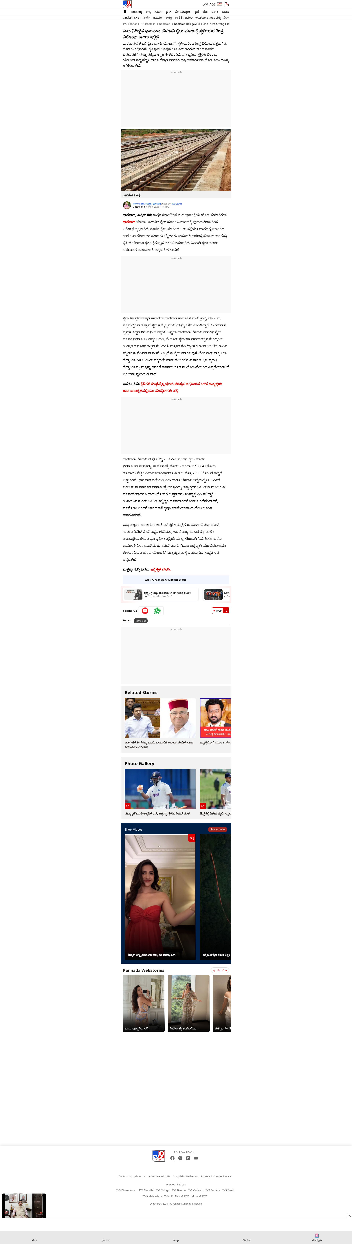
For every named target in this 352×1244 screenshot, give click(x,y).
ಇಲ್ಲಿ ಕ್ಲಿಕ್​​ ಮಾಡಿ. (160, 569)
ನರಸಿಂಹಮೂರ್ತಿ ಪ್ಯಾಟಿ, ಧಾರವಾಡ (147, 203)
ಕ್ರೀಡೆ (197, 11)
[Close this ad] (349, 1215)
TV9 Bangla (179, 1190)
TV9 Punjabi (213, 1190)
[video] (227, 4)
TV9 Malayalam (152, 1196)
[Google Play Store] (164, 1169)
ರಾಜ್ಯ (148, 11)
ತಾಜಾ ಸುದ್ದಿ (136, 11)
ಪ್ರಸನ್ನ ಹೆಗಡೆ (177, 203)
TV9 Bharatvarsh (126, 1190)
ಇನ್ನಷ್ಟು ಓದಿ (218, 970)
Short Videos (133, 829)
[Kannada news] (127, 4)
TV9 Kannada (131, 24)
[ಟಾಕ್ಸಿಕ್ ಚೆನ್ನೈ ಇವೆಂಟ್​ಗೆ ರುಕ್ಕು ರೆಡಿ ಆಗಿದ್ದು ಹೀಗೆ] (160, 897)
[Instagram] (188, 1158)
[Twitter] (180, 1158)
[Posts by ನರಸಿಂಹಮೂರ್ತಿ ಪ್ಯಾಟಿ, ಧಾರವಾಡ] (127, 205)
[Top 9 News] (125, 12)
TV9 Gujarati (195, 1190)
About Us (140, 1176)
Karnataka (148, 24)
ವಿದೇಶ (215, 11)
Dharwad (164, 24)
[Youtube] (145, 610)
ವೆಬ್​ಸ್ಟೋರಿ (228, 17)
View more (216, 829)
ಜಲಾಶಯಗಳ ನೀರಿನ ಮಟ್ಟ (208, 17)
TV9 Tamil (228, 1190)
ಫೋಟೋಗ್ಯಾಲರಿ (182, 11)
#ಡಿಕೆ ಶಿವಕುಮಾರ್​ (184, 17)
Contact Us (125, 1176)
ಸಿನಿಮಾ (158, 11)
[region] (175, 98)
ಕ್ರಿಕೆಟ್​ (168, 11)
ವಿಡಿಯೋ (146, 17)
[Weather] (206, 4)
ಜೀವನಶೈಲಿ (227, 11)
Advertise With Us (159, 1176)
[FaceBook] (172, 1158)
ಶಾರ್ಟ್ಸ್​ (169, 17)
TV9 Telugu (163, 1190)
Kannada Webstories (143, 970)
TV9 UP (168, 1196)
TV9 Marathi (146, 1190)
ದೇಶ (205, 11)
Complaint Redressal (185, 1176)
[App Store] (187, 1169)
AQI (212, 4)
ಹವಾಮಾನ (158, 17)
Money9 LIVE (199, 1196)
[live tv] (220, 4)
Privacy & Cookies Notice (216, 1176)
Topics (127, 620)
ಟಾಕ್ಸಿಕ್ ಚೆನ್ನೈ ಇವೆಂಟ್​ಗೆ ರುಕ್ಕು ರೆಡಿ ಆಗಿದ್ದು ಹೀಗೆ (151, 955)
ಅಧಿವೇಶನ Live (131, 17)
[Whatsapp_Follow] (157, 610)
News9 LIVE (182, 1196)
